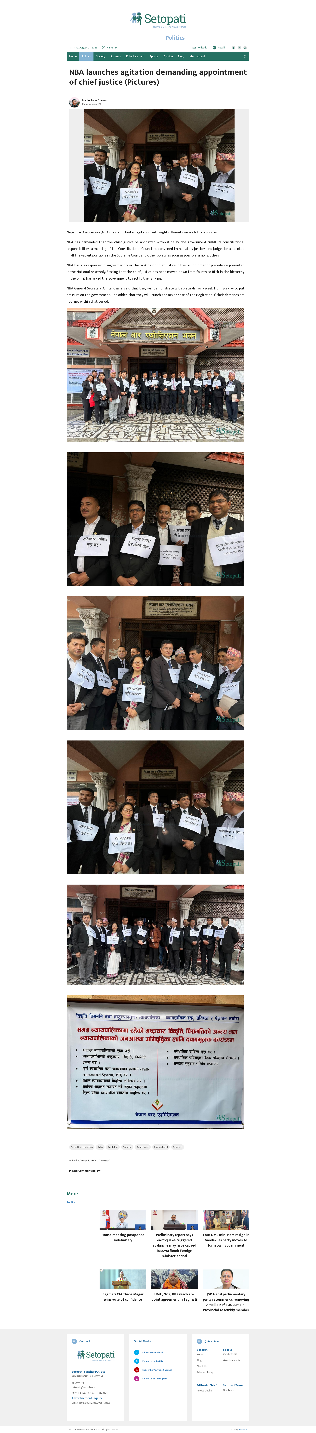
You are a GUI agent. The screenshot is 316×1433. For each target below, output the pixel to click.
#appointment (161, 1147)
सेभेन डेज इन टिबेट (231, 1360)
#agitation (113, 1147)
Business (115, 56)
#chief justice (142, 1147)
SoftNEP (243, 1429)
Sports (154, 56)
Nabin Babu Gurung (94, 100)
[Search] (245, 56)
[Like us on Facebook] (233, 47)
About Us (202, 1366)
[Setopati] (95, 1356)
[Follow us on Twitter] (239, 47)
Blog (181, 56)
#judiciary (177, 1147)
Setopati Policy (205, 1372)
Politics (86, 56)
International (197, 56)
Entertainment (135, 56)
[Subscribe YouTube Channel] (245, 47)
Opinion (168, 56)
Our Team (228, 1390)
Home (200, 1355)
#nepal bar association (82, 1147)
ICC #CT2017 (230, 1355)
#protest (127, 1147)
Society (100, 56)
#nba (100, 1147)
